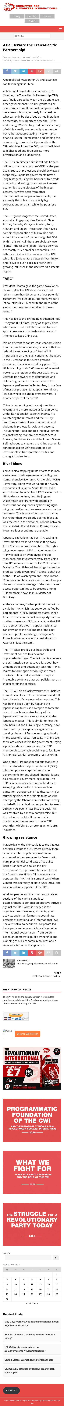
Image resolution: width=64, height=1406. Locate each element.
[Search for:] (32, 36)
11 (23, 1284)
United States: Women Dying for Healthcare (28, 1360)
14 (48, 1284)
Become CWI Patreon (27, 1033)
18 (23, 1289)
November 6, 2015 (13, 57)
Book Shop (32, 16)
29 (57, 1294)
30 (7, 1299)
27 (40, 1294)
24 (15, 1294)
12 (32, 1284)
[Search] (56, 1257)
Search (6, 1253)
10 (15, 1284)
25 (23, 1294)
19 (32, 1289)
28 (48, 1294)
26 (32, 1294)
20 (40, 1289)
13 (40, 1284)
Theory (17, 16)
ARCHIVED (11, 1390)
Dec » (35, 1303)
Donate (47, 16)
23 (7, 1294)
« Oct (28, 1303)
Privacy (31, 20)
